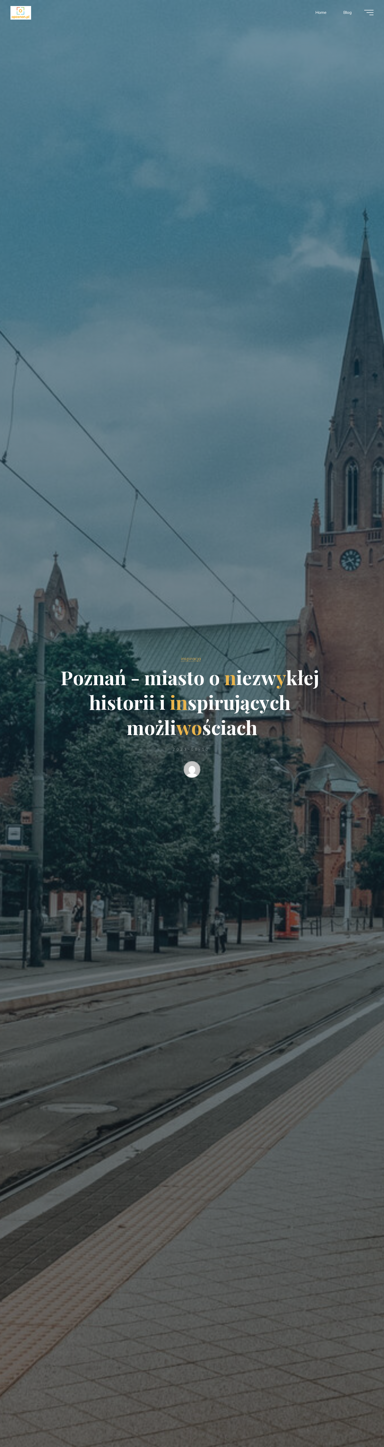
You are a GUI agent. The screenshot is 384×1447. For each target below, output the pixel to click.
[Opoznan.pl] (20, 12)
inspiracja (191, 658)
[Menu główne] (369, 12)
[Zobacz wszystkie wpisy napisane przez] (192, 770)
